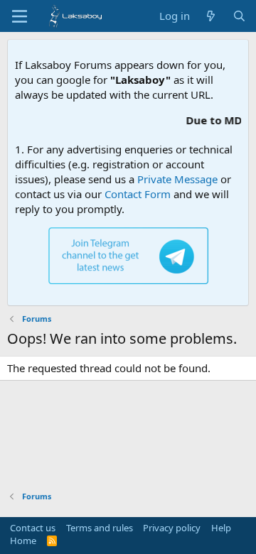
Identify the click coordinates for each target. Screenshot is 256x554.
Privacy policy (172, 527)
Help (221, 527)
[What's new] (211, 16)
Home (23, 540)
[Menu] (19, 16)
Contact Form (138, 194)
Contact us (32, 527)
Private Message (177, 179)
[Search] (239, 16)
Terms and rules (99, 527)
